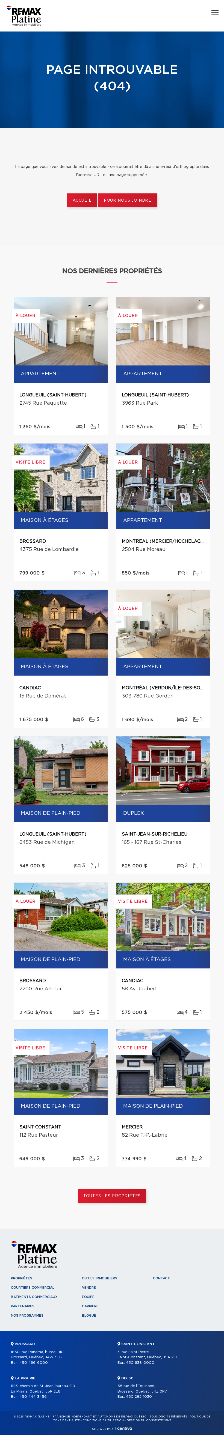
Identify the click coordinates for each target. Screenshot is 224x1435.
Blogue (89, 1315)
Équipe (88, 1297)
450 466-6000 (33, 1363)
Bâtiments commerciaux (34, 1297)
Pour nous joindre (127, 200)
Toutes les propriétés (112, 1196)
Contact (161, 1278)
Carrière (90, 1306)
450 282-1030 (139, 1397)
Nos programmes (27, 1315)
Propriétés (21, 1278)
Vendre (89, 1287)
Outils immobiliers (99, 1278)
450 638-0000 (140, 1363)
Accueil (82, 200)
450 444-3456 (33, 1397)
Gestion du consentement (148, 1420)
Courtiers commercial (32, 1287)
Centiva (123, 1428)
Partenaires (22, 1306)
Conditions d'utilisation (103, 1420)
